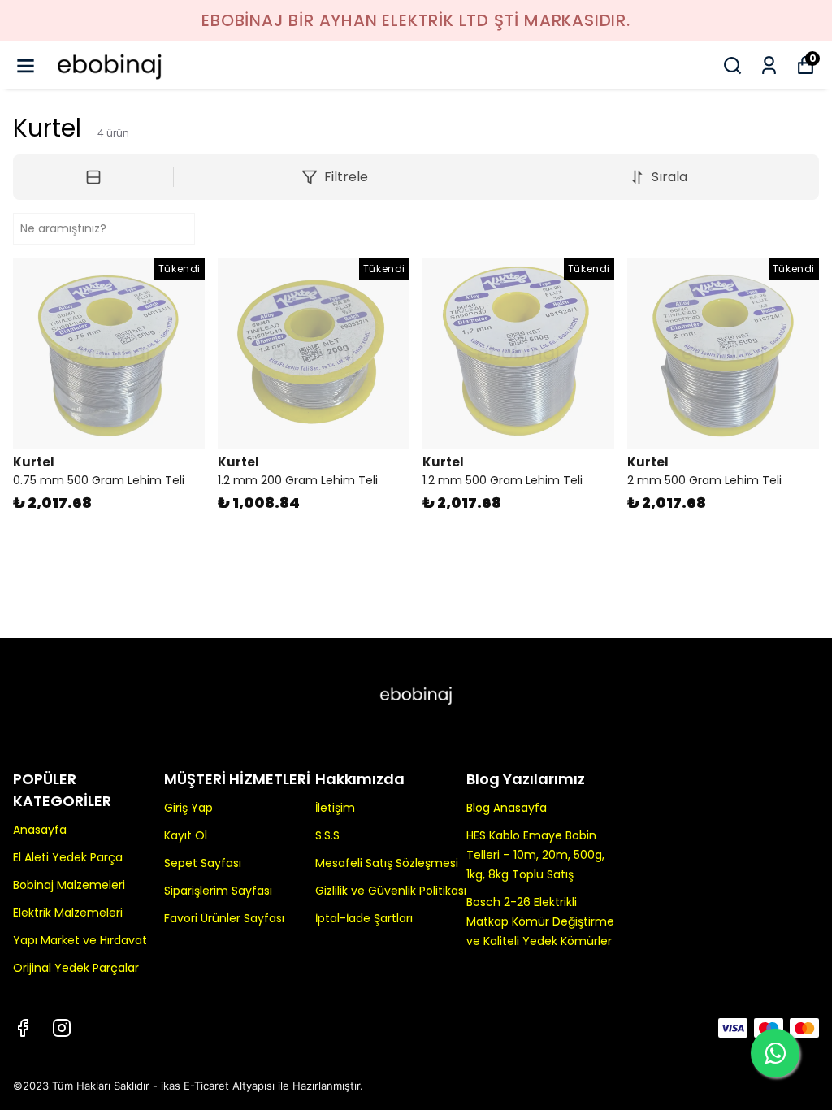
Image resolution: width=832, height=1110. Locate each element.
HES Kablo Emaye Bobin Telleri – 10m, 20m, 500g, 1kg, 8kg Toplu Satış (535, 854)
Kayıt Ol (185, 835)
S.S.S (327, 835)
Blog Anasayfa (506, 808)
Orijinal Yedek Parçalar (76, 968)
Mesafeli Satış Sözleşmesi (386, 863)
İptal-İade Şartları (364, 918)
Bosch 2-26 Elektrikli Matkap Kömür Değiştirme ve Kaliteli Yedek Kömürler (540, 921)
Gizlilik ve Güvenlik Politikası (390, 890)
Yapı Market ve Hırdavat (80, 940)
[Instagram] (62, 1028)
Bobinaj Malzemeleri (69, 885)
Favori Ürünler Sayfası (224, 918)
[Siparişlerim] (769, 65)
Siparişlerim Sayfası (218, 890)
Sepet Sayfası (202, 863)
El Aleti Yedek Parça (68, 857)
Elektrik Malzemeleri (68, 912)
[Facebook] (22, 1028)
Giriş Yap (188, 808)
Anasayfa (40, 830)
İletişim (335, 808)
